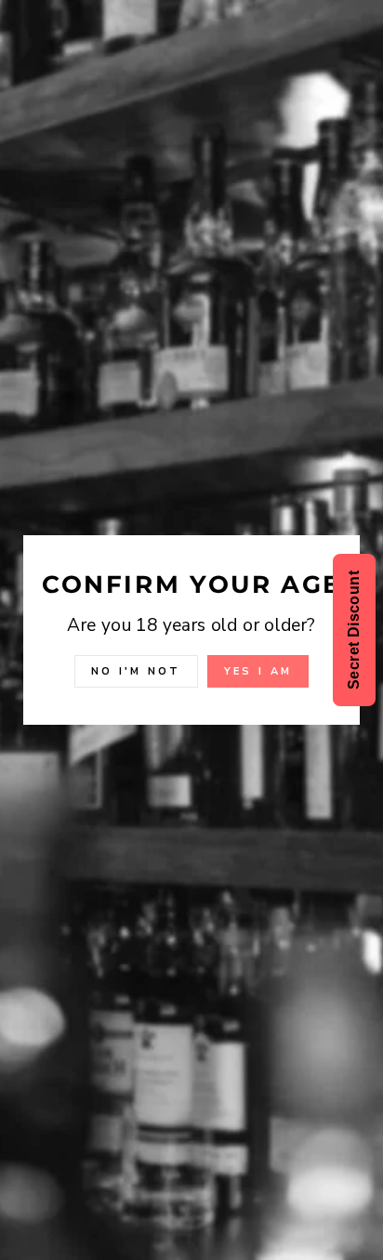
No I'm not (136, 671)
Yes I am (258, 671)
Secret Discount (354, 630)
